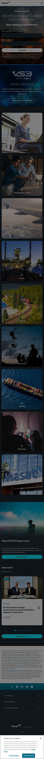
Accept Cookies (29, 755)
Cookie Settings (14, 755)
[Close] (40, 738)
